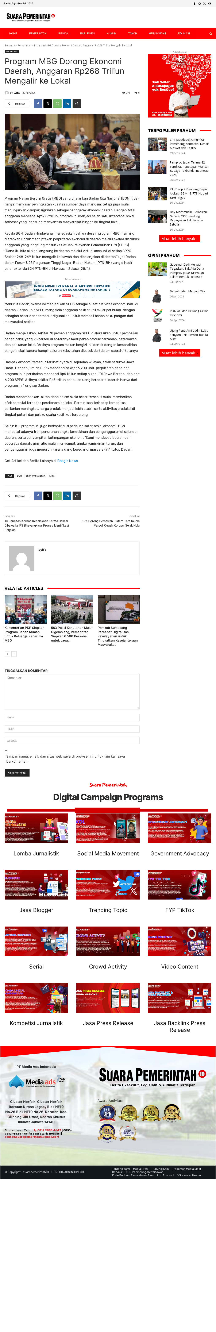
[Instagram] (199, 3)
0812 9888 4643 (49, 1130)
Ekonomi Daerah (35, 475)
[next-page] (14, 654)
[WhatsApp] (57, 103)
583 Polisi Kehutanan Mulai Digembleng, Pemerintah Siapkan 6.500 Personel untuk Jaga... (71, 634)
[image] (36, 828)
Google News (67, 461)
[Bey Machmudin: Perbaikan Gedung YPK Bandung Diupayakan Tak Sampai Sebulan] (157, 216)
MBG (52, 475)
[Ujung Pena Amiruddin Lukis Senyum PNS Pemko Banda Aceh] (157, 335)
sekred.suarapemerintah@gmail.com (32, 1136)
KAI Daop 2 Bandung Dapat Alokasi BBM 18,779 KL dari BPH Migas (189, 193)
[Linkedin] (67, 103)
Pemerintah (24, 45)
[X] (204, 3)
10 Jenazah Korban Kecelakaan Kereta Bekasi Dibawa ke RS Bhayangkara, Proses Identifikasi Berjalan (37, 525)
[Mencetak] (77, 103)
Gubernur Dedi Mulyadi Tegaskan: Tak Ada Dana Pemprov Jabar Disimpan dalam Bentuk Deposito (187, 270)
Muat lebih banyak (178, 238)
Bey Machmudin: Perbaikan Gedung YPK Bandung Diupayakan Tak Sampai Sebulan (188, 218)
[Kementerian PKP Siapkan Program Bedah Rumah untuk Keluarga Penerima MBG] (26, 609)
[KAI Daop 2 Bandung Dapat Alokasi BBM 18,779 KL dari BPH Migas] (157, 193)
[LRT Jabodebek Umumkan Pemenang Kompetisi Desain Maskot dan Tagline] (157, 144)
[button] (207, 33)
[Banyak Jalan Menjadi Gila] (157, 296)
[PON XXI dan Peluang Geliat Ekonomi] (157, 315)
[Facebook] (194, 3)
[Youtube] (209, 3)
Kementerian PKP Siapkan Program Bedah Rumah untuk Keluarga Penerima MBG (24, 634)
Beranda (10, 45)
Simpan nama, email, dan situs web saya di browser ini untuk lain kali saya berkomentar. (65, 758)
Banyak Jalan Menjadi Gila (187, 291)
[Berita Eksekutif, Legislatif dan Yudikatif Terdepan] (30, 17)
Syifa (17, 92)
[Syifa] (7, 93)
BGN (19, 475)
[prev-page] (7, 654)
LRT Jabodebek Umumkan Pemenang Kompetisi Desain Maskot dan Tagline (189, 144)
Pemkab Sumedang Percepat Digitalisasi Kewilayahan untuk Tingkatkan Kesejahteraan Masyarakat (118, 636)
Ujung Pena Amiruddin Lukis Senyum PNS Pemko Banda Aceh (189, 334)
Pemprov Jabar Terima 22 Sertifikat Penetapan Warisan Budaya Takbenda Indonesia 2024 (189, 168)
